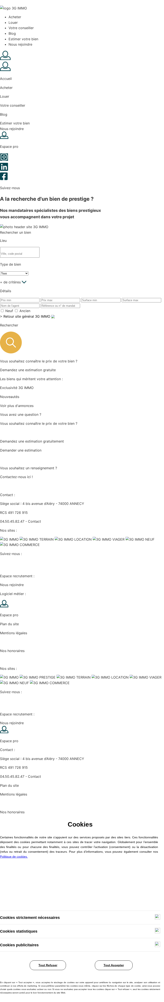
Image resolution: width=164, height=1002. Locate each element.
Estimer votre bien (23, 39)
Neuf (9, 311)
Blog (12, 33)
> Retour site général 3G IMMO (25, 316)
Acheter (15, 17)
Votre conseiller (21, 28)
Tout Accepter (114, 965)
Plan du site (9, 624)
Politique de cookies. (14, 856)
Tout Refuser (47, 965)
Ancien (24, 311)
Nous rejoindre (20, 44)
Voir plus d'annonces (17, 406)
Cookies (6, 642)
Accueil (6, 78)
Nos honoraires (12, 651)
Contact (34, 521)
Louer (13, 22)
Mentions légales (13, 633)
